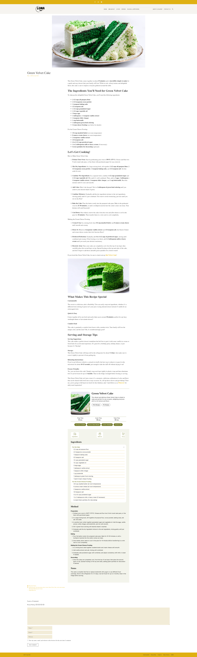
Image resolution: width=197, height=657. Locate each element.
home (105, 9)
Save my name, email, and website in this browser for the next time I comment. (50, 640)
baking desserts (32, 587)
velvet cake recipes (61, 587)
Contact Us (167, 9)
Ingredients (75, 436)
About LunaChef (157, 9)
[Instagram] (98, 2)
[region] (20, 646)
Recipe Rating (31, 604)
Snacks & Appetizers (133, 9)
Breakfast (112, 9)
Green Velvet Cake (52, 587)
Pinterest (121, 383)
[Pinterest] (101, 2)
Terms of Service (166, 654)
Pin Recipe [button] (106, 405)
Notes (123, 436)
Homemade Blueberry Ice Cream (35, 588)
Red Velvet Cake (111, 255)
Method (100, 436)
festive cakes (45, 587)
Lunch (118, 9)
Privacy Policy (153, 654)
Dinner (124, 9)
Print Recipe (96, 405)
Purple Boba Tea (32, 590)
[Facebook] (95, 2)
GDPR (172, 654)
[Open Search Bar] (172, 9)
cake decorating (39, 587)
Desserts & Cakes (146, 9)
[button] (124, 447)
